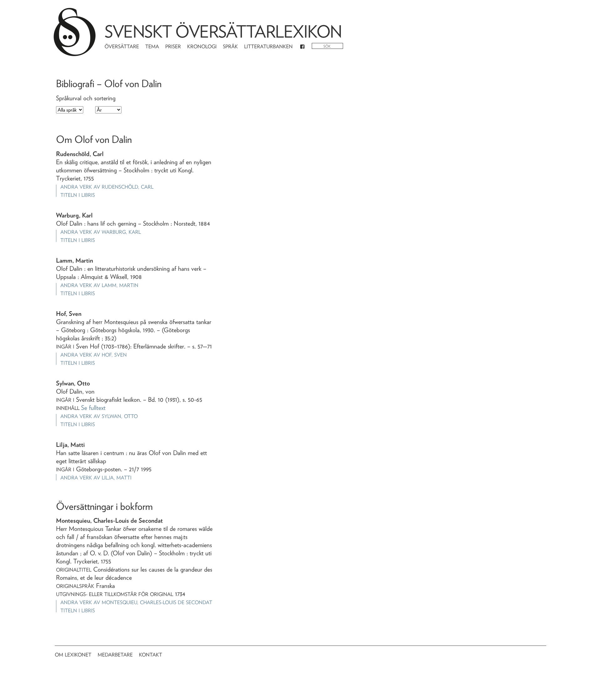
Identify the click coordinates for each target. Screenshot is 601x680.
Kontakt (150, 655)
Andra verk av (106, 187)
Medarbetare (115, 655)
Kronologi (202, 47)
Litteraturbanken (268, 47)
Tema (152, 47)
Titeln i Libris (77, 195)
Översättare (122, 47)
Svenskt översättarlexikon (223, 31)
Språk (230, 47)
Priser (173, 47)
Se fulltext (93, 407)
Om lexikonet (73, 655)
